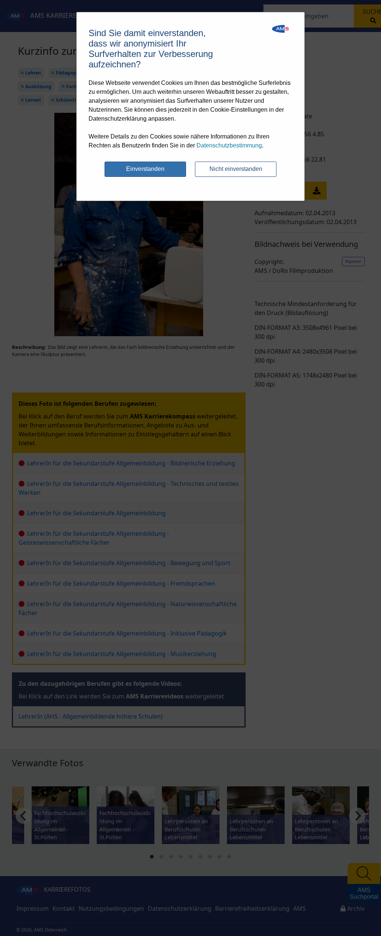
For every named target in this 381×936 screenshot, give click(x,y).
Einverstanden (145, 169)
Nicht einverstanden (235, 169)
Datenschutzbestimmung (229, 145)
